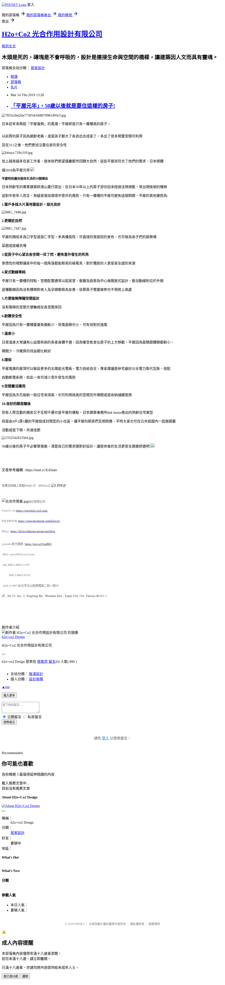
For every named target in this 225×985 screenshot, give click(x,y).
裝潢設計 (36, 674)
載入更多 (9, 695)
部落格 (16, 82)
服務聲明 (154, 924)
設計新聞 (36, 679)
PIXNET (80, 924)
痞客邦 (42, 661)
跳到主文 (9, 46)
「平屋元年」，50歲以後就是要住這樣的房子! (63, 106)
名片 (14, 87)
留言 (52, 661)
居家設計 (38, 68)
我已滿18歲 (11, 976)
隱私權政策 (137, 924)
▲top (6, 687)
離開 (25, 976)
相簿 (14, 77)
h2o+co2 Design (13, 637)
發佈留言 (9, 722)
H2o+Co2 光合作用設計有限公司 (52, 34)
